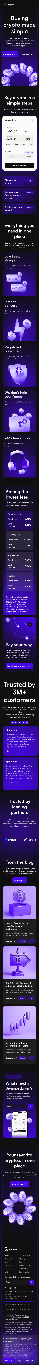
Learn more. (28, 1309)
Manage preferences (10, 1355)
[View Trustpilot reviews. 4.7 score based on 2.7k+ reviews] (19, 722)
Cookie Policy (23, 1355)
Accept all (8, 1360)
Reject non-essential (25, 1360)
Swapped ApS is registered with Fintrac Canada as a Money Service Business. (19, 1323)
